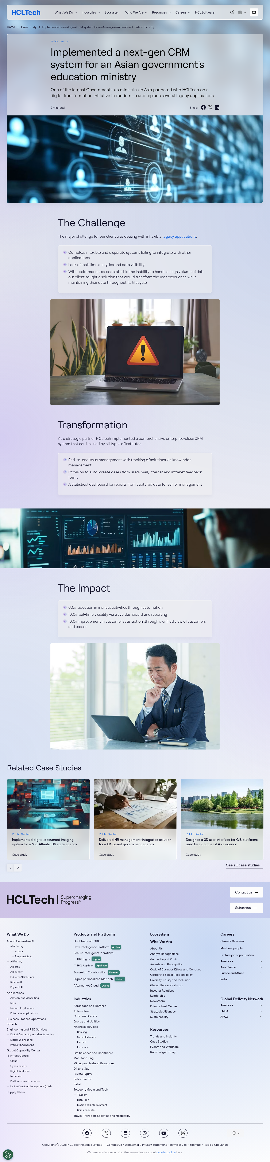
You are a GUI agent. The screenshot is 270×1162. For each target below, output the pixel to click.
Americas (226, 961)
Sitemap (195, 1145)
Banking (82, 1031)
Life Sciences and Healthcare (93, 1053)
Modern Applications (22, 1008)
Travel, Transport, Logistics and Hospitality (102, 1116)
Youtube (163, 1133)
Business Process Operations (26, 1019)
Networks (16, 1076)
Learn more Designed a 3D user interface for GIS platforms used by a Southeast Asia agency (222, 819)
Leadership (157, 996)
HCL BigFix (88, 959)
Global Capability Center (23, 1050)
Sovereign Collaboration (96, 972)
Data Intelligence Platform (97, 947)
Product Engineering (22, 1044)
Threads (183, 1133)
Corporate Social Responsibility (171, 975)
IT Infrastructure (18, 1056)
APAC (224, 1017)
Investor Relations (162, 990)
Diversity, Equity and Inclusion (170, 980)
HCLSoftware (204, 12)
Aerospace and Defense (90, 1006)
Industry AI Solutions (22, 976)
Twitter (106, 1133)
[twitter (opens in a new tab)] (210, 107)
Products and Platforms (94, 934)
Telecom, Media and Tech (91, 1089)
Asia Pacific (228, 967)
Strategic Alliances (163, 1011)
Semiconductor (86, 1109)
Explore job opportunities (237, 955)
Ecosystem (112, 12)
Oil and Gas (81, 1068)
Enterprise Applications (24, 1013)
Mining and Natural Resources (94, 1063)
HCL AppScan (92, 965)
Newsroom (157, 1001)
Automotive (81, 1011)
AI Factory (16, 961)
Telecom (82, 1094)
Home (11, 27)
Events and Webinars (164, 1047)
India (223, 979)
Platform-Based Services (25, 1081)
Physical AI (16, 987)
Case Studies (159, 1041)
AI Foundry (16, 971)
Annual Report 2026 (163, 959)
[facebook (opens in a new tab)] (203, 107)
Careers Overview (232, 941)
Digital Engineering (21, 1039)
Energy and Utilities (87, 1021)
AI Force (15, 966)
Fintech (81, 1042)
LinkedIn (125, 1133)
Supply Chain (16, 1092)
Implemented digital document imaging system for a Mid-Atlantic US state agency (44, 841)
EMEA (224, 1011)
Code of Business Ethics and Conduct (175, 969)
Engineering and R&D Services (27, 1029)
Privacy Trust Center (163, 1006)
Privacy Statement (154, 1145)
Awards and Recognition (166, 964)
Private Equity (83, 1074)
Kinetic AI (16, 982)
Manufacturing (84, 1058)
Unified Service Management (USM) (30, 1086)
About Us (156, 948)
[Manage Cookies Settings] (8, 1154)
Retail (77, 1084)
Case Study (28, 27)
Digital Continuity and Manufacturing (32, 1034)
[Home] (26, 12)
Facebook (87, 1133)
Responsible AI (23, 956)
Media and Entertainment (92, 1104)
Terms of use (178, 1145)
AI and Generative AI (20, 941)
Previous (10, 868)
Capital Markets (86, 1037)
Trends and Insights (163, 1036)
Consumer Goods (85, 1016)
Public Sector (60, 41)
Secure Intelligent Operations (93, 953)
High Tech (83, 1099)
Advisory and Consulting (24, 997)
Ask (232, 12)
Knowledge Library (163, 1052)
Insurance (83, 1047)
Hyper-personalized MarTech (99, 979)
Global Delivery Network (166, 985)
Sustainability (159, 1017)
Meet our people (231, 948)
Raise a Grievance (216, 1145)
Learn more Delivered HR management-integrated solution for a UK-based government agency (135, 819)
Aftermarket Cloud (91, 985)
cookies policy (166, 1152)
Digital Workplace (20, 1071)
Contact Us (114, 1145)
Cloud (13, 1060)
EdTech (12, 1024)
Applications (15, 993)
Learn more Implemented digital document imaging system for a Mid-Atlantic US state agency (48, 819)
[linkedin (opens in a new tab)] (217, 107)
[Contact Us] (254, 12)
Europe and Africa (232, 973)
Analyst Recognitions (164, 954)
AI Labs (19, 951)
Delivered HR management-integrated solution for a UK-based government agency (135, 841)
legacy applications (179, 236)
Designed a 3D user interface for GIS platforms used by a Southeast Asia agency (222, 841)
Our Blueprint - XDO (87, 941)
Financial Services (86, 1027)
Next (18, 868)
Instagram (144, 1133)
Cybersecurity (18, 1065)
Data (13, 1002)
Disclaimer (132, 1145)
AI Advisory (16, 946)
